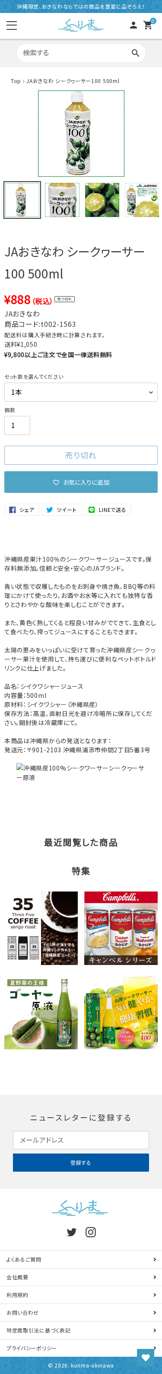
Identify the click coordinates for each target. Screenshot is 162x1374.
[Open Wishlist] (145, 1357)
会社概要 (17, 1277)
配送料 (13, 335)
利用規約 (17, 1294)
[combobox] (81, 53)
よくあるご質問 (23, 1259)
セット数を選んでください (33, 376)
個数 (9, 409)
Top (16, 80)
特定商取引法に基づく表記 (38, 1330)
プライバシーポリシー (31, 1348)
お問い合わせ (22, 1312)
